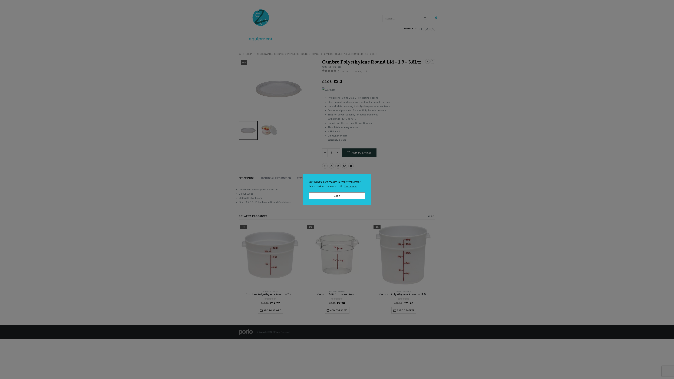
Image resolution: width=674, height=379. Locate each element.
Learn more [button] (350, 186)
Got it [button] (337, 195)
